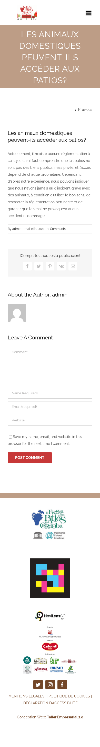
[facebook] (62, 684)
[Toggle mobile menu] (89, 13)
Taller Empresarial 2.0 (65, 717)
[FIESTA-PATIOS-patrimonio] (50, 503)
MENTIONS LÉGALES (27, 696)
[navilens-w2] (50, 554)
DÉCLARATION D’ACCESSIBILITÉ (50, 703)
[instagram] (50, 684)
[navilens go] (50, 613)
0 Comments (56, 229)
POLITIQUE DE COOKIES (69, 696)
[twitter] (38, 684)
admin (16, 229)
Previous (85, 110)
